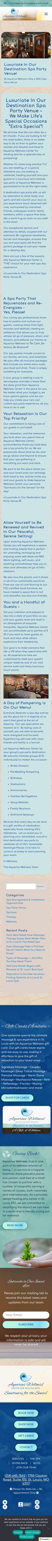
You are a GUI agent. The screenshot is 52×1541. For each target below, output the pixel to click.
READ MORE (15, 1225)
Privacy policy (26, 1537)
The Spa (35, 1459)
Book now (26, 1413)
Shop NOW (26, 1424)
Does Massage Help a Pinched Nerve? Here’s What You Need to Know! (25, 950)
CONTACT (26, 1447)
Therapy (11, 917)
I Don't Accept (32, 1532)
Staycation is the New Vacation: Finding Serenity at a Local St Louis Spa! (25, 977)
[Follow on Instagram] (37, 1502)
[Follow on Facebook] (5, 1507)
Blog (36, 1463)
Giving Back (20, 1463)
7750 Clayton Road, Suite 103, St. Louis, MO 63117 (26, 1479)
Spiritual (11, 912)
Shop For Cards (17, 1097)
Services (18, 1459)
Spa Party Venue (16, 908)
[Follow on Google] (37, 1507)
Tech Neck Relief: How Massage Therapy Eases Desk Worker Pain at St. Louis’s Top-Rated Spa (25, 938)
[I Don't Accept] (48, 1528)
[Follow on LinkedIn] (5, 1502)
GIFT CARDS (26, 1435)
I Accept (18, 1532)
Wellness (11, 921)
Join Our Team (26, 1468)
